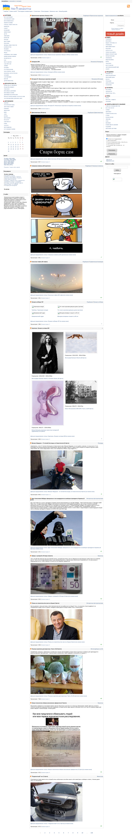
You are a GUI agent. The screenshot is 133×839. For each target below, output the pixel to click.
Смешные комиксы (97, 165)
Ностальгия (7, 62)
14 (18, 144)
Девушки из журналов (11, 94)
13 (15, 144)
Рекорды (100, 443)
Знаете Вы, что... (111, 93)
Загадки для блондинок (11, 185)
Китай (6, 78)
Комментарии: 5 (46, 57)
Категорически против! (114, 143)
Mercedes (7, 110)
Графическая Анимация (96, 261)
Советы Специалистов (113, 106)
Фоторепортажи (9, 19)
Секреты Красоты (111, 113)
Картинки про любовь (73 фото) (13, 178)
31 (8, 151)
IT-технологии (8, 69)
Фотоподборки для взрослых (13, 98)
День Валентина (111, 75)
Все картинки (8, 17)
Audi (5, 114)
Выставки (7, 41)
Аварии (6, 103)
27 (15, 148)
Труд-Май (108, 81)
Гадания (108, 126)
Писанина (93, 61)
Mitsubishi (7, 117)
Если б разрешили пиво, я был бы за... (118, 142)
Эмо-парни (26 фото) (10, 179)
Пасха (107, 79)
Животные (7, 32)
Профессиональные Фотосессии (14, 96)
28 (18, 148)
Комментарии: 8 (45, 645)
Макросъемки (8, 22)
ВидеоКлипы (110, 59)
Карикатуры (7, 47)
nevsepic (19, 1)
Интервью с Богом (10, 175)
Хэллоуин (109, 84)
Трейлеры (109, 57)
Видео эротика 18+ (111, 42)
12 (13, 144)
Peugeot (6, 119)
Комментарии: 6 (45, 599)
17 (8, 146)
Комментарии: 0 (45, 257)
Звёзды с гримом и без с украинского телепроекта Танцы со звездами (14, 181)
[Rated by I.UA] (117, 180)
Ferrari (6, 108)
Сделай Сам (7, 63)
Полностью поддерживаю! (115, 139)
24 (8, 148)
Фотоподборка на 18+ (97, 649)
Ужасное (7, 89)
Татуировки (7, 77)
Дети (5, 34)
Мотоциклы (7, 127)
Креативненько (9, 20)
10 (82, 833)
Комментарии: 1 (45, 108)
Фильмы (108, 101)
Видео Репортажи (111, 54)
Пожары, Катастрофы (10, 73)
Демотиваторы (8, 80)
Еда (5, 60)
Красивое (108, 41)
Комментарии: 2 (45, 298)
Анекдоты (100, 61)
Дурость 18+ (109, 50)
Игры (107, 61)
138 (92, 833)
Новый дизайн (115, 33)
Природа (6, 26)
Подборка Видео (9, 87)
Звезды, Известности (10, 45)
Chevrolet (7, 121)
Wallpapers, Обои (9, 71)
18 (11, 146)
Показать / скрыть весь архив (12, 167)
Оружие (6, 67)
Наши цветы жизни (112, 124)
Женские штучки (111, 128)
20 (15, 146)
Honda (6, 116)
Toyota (6, 125)
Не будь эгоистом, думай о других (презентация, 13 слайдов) (13, 183)
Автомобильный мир (112, 67)
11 (11, 144)
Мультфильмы (110, 56)
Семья (107, 109)
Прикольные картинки (96, 15)
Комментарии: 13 (45, 494)
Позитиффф (7, 58)
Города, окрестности (10, 24)
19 (13, 146)
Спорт (6, 28)
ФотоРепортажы (9, 104)
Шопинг (108, 122)
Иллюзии (7, 30)
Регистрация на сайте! (117, 28)
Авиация (6, 35)
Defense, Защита (111, 99)
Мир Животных (110, 46)
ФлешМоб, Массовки (10, 54)
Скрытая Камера (111, 52)
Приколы (100, 555)
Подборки (86, 15)
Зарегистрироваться (111, 15)
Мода (5, 52)
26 (13, 148)
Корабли (6, 37)
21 (18, 146)
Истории (100, 79)
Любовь (108, 119)
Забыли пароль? (115, 29)
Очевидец (109, 44)
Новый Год (109, 73)
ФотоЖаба (7, 50)
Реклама (6, 43)
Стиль (107, 115)
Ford (5, 123)
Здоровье (108, 111)
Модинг (6, 48)
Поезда (6, 39)
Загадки (6, 75)
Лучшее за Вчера (98, 302)
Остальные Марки (9, 129)
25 (11, 148)
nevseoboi (12, 1)
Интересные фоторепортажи (95, 498)
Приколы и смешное (10, 85)
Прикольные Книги (10, 56)
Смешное (109, 39)
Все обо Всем (110, 107)
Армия (6, 65)
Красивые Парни (9, 92)
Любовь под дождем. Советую (13, 176)
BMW (5, 112)
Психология (109, 117)
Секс (107, 121)
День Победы (110, 83)
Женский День (110, 77)
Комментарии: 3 (45, 75)
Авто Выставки (9, 106)
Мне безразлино (112, 140)
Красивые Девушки (10, 90)
